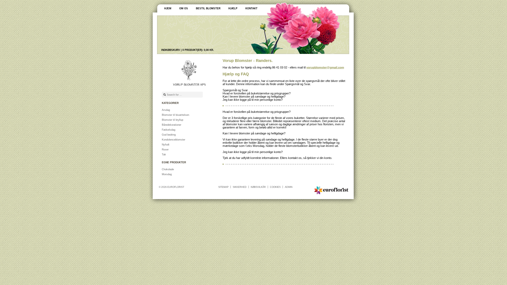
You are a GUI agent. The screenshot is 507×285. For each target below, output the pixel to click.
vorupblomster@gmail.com (325, 67)
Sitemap (223, 187)
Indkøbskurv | (187, 49)
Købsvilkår (258, 187)
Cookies (275, 187)
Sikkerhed (240, 187)
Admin (289, 187)
